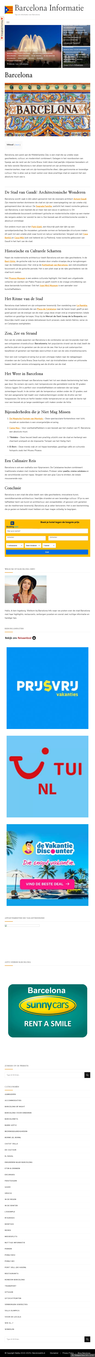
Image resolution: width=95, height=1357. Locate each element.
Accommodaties (13, 1100)
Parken (40, 58)
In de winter (49, 56)
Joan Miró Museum (73, 65)
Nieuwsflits (11, 1236)
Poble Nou (10, 1255)
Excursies (11, 56)
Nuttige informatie (72, 37)
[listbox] (47, 46)
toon (17, 145)
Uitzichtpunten (14, 61)
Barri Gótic (11, 1125)
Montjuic (22, 58)
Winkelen (9, 1329)
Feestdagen (23, 56)
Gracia (8, 1193)
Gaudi (8, 1187)
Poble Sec (10, 1261)
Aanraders (12, 51)
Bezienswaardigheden (42, 53)
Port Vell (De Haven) (15, 1267)
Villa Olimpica (12, 1311)
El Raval (9, 1156)
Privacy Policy (68, 1353)
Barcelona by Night (28, 51)
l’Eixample (10, 1212)
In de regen (36, 56)
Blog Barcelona (84, 1353)
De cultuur (68, 54)
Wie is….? (9, 1323)
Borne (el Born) (13, 1137)
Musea (31, 58)
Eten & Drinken (12, 1168)
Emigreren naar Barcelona (18, 1162)
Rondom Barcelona (15, 1280)
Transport (10, 1286)
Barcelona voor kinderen (18, 53)
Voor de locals (13, 1317)
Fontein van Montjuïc (18, 64)
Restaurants (69, 62)
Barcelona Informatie (49, 8)
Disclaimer (54, 1353)
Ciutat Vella (11, 1144)
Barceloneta (11, 1119)
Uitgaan (9, 1292)
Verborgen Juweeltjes (16, 1304)
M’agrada (11, 58)
